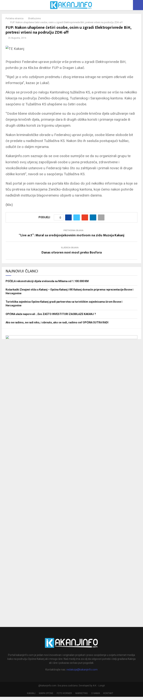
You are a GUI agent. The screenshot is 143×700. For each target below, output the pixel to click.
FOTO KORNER (64, 693)
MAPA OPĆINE (46, 693)
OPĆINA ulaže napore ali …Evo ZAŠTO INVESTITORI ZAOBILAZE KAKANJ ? (51, 314)
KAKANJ (31, 693)
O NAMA (95, 693)
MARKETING (81, 693)
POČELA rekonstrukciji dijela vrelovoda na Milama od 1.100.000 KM (47, 281)
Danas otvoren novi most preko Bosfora (72, 252)
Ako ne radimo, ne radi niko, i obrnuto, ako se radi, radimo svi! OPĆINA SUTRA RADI (57, 322)
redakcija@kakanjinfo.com (82, 669)
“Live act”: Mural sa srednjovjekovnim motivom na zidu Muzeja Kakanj (71, 235)
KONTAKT (108, 693)
